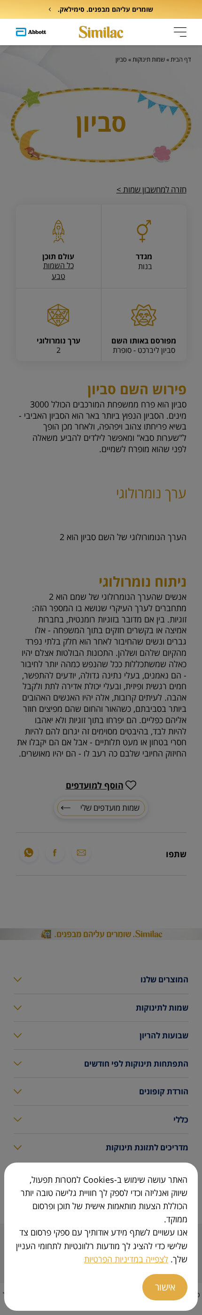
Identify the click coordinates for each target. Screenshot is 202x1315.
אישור (165, 1287)
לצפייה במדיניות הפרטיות (126, 1259)
